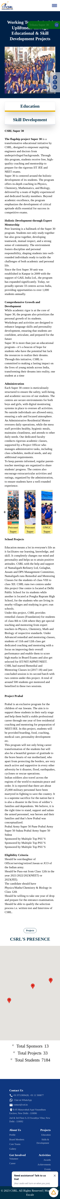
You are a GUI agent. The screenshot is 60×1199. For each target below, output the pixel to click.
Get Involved (17, 1155)
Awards (47, 1160)
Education (30, 106)
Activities (45, 1155)
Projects (30, 930)
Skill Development (30, 119)
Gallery (12, 1149)
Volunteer (13, 1158)
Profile (12, 1135)
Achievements (44, 1164)
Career (12, 1163)
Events (47, 1169)
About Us (15, 1130)
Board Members (16, 1139)
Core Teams (14, 1144)
